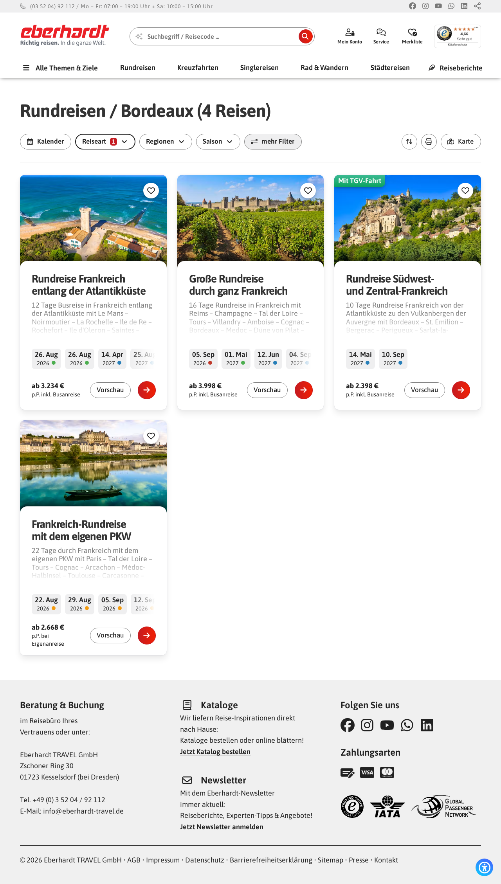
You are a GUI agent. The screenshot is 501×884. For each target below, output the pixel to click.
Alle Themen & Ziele (66, 67)
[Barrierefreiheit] (484, 867)
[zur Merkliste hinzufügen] (151, 190)
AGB (134, 860)
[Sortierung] (409, 141)
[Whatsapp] (451, 6)
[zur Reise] (147, 390)
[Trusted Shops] (352, 807)
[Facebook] (412, 6)
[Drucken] (429, 141)
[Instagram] (425, 6)
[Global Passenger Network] (444, 807)
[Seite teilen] (477, 6)
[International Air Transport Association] (387, 807)
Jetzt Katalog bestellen (215, 751)
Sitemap (330, 860)
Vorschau (110, 390)
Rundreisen (137, 67)
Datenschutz (204, 860)
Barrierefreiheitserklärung (271, 860)
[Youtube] (438, 6)
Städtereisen (390, 67)
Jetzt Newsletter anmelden (221, 827)
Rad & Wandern (324, 67)
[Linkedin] (464, 6)
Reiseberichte (460, 67)
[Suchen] (306, 36)
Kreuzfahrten (197, 67)
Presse (359, 860)
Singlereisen (259, 67)
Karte (466, 141)
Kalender (50, 141)
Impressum (163, 860)
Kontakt (386, 860)
